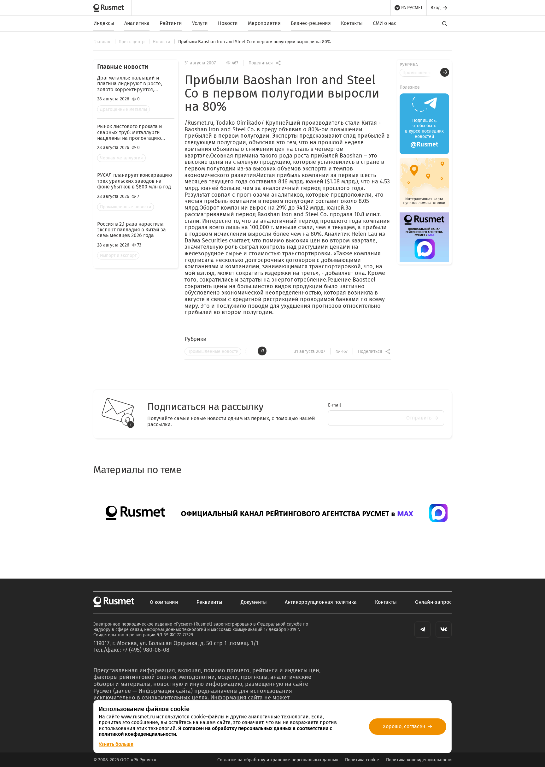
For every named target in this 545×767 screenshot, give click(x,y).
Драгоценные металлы (123, 109)
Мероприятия (264, 23)
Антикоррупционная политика (321, 602)
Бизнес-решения (311, 23)
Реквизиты (209, 602)
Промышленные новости (125, 207)
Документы (254, 602)
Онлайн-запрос (433, 602)
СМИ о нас (384, 23)
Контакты (352, 23)
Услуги (200, 23)
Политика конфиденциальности (419, 760)
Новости (228, 23)
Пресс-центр (132, 42)
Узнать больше (116, 744)
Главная (102, 42)
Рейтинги (171, 23)
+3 (262, 351)
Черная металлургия (121, 158)
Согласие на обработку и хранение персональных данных (277, 760)
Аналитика (136, 23)
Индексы (103, 23)
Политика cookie (362, 760)
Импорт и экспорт (118, 255)
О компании (164, 602)
